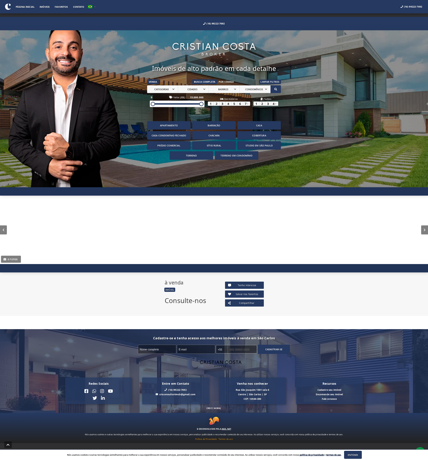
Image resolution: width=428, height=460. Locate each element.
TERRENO (191, 155)
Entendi (353, 454)
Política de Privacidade (206, 438)
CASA (259, 125)
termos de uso (333, 454)
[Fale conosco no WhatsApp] (94, 391)
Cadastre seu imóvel (329, 389)
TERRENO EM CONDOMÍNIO (236, 155)
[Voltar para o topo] (8, 444)
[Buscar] (276, 89)
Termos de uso (226, 438)
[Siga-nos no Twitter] (95, 398)
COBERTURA (259, 135)
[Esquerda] (3, 229)
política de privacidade (312, 454)
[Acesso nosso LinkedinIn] (103, 398)
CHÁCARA (214, 135)
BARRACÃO (214, 125)
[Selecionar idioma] (92, 6)
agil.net (226, 428)
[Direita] (424, 229)
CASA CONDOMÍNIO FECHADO (169, 135)
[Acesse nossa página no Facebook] (86, 391)
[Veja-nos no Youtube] (110, 391)
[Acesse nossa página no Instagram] (102, 391)
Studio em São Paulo (259, 145)
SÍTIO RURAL (214, 145)
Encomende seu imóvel (329, 394)
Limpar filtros (269, 81)
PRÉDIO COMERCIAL (168, 145)
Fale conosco (329, 398)
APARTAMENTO (169, 125)
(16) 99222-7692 (215, 23)
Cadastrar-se (274, 349)
